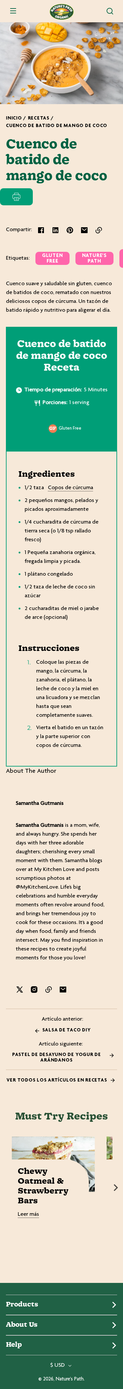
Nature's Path (94, 258)
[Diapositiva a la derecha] (116, 1187)
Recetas (39, 118)
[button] (110, 11)
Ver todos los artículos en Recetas (57, 1080)
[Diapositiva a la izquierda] (7, 1187)
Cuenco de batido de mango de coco (56, 125)
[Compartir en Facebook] (41, 230)
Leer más (28, 1214)
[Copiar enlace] (99, 230)
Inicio (14, 118)
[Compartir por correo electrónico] (84, 230)
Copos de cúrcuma (70, 488)
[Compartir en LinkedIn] (55, 230)
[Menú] (13, 11)
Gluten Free (52, 258)
